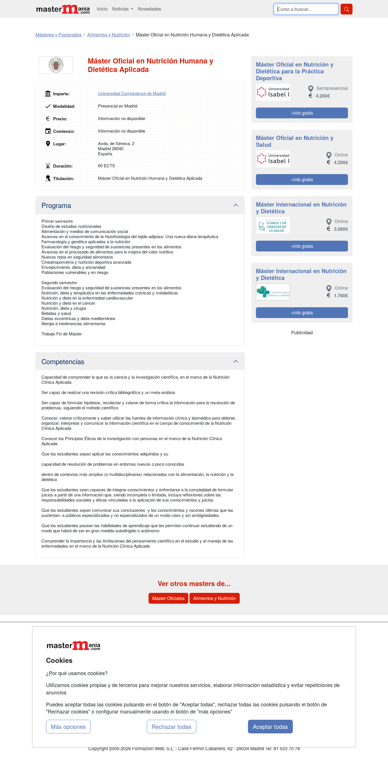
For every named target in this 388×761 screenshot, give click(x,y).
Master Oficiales (168, 598)
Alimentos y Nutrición (214, 598)
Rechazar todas (171, 726)
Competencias (62, 361)
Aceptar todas (270, 726)
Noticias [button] (121, 8)
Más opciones (68, 726)
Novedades (149, 8)
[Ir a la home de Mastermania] (63, 9)
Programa (56, 205)
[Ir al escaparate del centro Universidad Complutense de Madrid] (61, 64)
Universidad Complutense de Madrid (132, 93)
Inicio (102, 8)
